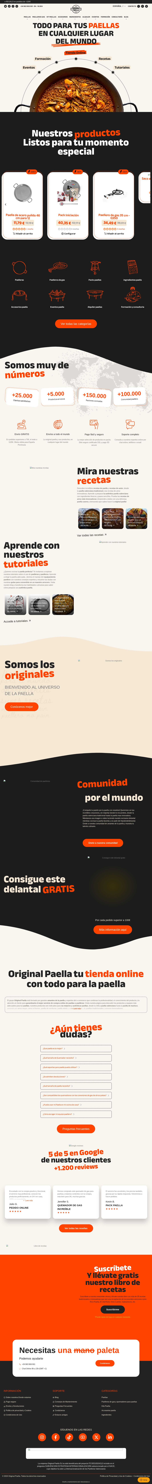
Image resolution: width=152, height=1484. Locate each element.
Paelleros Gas (38, 17)
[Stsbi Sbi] (5, 6)
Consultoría (117, 17)
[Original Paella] (76, 9)
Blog (126, 17)
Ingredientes (75, 17)
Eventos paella (57, 307)
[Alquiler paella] (95, 294)
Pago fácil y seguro (94, 434)
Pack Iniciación (114, 215)
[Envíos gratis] (21, 424)
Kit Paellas (51, 17)
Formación (105, 17)
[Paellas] (19, 267)
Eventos (95, 17)
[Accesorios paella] (19, 294)
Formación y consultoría (132, 307)
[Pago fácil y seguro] (94, 424)
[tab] (27, 17)
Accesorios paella (19, 307)
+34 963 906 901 (26, 6)
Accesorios (63, 17)
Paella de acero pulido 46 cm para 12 (68, 216)
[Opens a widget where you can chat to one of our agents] (144, 1480)
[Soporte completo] (130, 424)
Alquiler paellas (95, 307)
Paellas (27, 17)
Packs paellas (95, 280)
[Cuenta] (146, 6)
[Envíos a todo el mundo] (58, 424)
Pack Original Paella (22, 215)
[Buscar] (138, 6)
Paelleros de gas (57, 280)
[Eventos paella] (57, 294)
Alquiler (86, 17)
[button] (119, 6)
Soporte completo (130, 434)
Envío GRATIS (22, 434)
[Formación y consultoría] (133, 294)
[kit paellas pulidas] (22, 193)
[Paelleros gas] (57, 267)
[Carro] (142, 6)
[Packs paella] (95, 267)
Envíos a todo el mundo (58, 434)
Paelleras (19, 280)
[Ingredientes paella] (133, 267)
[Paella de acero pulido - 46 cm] (68, 193)
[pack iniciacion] (114, 193)
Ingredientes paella (133, 280)
